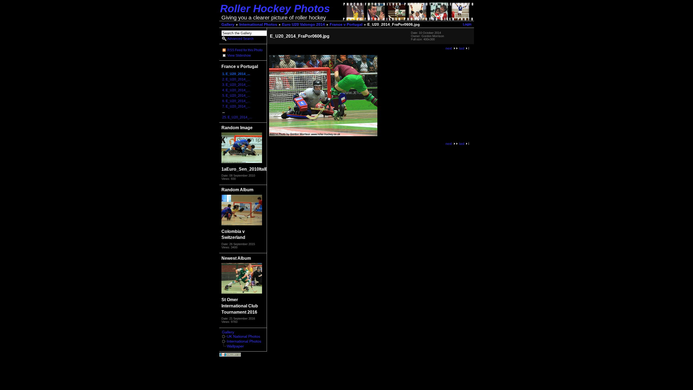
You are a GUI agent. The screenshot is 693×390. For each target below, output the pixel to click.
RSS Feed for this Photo (245, 50)
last (461, 48)
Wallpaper (235, 346)
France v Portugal (346, 24)
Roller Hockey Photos (275, 8)
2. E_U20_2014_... (236, 79)
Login (467, 24)
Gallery (227, 24)
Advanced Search (240, 39)
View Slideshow (239, 55)
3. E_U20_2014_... (236, 85)
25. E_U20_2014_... (237, 117)
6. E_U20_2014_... (236, 101)
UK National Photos (243, 336)
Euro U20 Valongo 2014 (303, 24)
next (449, 48)
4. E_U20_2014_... (236, 90)
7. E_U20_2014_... (236, 106)
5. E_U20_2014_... (236, 96)
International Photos (258, 24)
